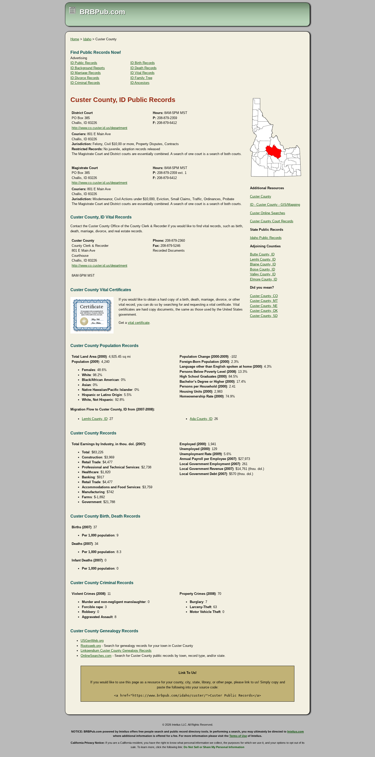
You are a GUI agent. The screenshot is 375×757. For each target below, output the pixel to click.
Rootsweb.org (91, 646)
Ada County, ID (201, 419)
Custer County (260, 196)
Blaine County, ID (263, 264)
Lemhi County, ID (263, 259)
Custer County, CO (264, 296)
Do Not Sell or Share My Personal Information (214, 747)
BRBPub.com (102, 12)
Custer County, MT (264, 301)
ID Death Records (143, 68)
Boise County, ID (262, 269)
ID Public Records (83, 63)
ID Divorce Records (84, 78)
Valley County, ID (263, 274)
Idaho (87, 39)
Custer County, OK (264, 311)
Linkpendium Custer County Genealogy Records (116, 650)
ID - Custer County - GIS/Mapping (275, 205)
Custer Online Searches (267, 213)
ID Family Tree (141, 78)
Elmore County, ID (263, 279)
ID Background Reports (87, 68)
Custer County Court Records (271, 221)
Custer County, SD (264, 316)
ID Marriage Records (85, 73)
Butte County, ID (262, 254)
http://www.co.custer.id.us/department (99, 128)
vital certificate (138, 323)
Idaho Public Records (266, 238)
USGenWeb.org (92, 641)
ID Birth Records (142, 63)
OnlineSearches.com (96, 656)
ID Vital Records (142, 73)
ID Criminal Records (85, 83)
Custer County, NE (264, 306)
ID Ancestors (139, 83)
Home (74, 39)
